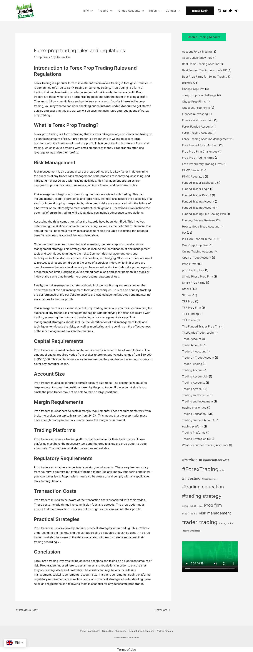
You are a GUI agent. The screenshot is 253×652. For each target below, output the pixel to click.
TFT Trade (189, 320)
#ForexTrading (200, 469)
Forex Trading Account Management (205, 139)
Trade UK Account (194, 351)
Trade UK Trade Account (198, 357)
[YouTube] (225, 10)
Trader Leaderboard (90, 631)
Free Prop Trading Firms (198, 157)
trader (189, 522)
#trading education (203, 486)
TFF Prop (188, 301)
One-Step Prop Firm (195, 245)
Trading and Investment (197, 401)
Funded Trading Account (198, 201)
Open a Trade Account (196, 257)
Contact (171, 10)
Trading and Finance (195, 395)
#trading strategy (201, 496)
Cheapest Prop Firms (196, 107)
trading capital (226, 523)
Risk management (215, 513)
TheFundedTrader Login (198, 332)
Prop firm (213, 505)
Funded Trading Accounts (199, 207)
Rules (153, 10)
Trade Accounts (192, 345)
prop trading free (193, 270)
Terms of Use (126, 650)
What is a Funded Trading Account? (205, 445)
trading (208, 522)
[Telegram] (236, 10)
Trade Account (191, 339)
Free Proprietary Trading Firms (202, 164)
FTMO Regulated (193, 176)
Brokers (187, 82)
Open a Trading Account (204, 37)
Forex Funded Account (197, 126)
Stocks (186, 289)
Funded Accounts (128, 10)
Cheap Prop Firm (193, 89)
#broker (189, 459)
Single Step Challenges (114, 631)
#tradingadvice (209, 479)
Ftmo (200, 506)
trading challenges (194, 407)
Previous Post (26, 610)
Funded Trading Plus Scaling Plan (204, 214)
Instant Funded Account (116, 106)
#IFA (222, 470)
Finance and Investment (197, 120)
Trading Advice (192, 389)
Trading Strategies (194, 439)
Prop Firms (43, 57)
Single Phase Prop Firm (197, 276)
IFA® (86, 10)
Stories (187, 295)
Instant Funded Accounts (141, 631)
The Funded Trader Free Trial (201, 326)
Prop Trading (189, 513)
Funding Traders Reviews (198, 220)
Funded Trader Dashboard (199, 182)
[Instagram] (219, 10)
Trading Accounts (193, 382)
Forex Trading (189, 505)
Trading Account (193, 370)
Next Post (162, 610)
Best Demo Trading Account (200, 64)
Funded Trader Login (195, 189)
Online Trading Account (197, 251)
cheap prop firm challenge (199, 95)
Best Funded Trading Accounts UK (204, 70)
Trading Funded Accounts (199, 420)
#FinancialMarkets (214, 460)
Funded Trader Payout (196, 195)
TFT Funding (190, 314)
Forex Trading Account (197, 132)
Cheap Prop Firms (194, 101)
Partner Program (165, 631)
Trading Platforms (193, 432)
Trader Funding (192, 364)
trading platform (192, 426)
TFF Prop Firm (191, 307)
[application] (91, 11)
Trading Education (194, 414)
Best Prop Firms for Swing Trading (204, 76)
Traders (103, 10)
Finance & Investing (195, 114)
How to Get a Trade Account (200, 226)
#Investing (191, 478)
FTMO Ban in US (193, 170)
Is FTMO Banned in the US (199, 239)
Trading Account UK (195, 376)
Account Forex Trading (197, 51)
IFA (184, 232)
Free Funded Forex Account (200, 145)
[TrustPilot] (230, 10)
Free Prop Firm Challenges (199, 151)
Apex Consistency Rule (197, 57)
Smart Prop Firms (193, 282)
